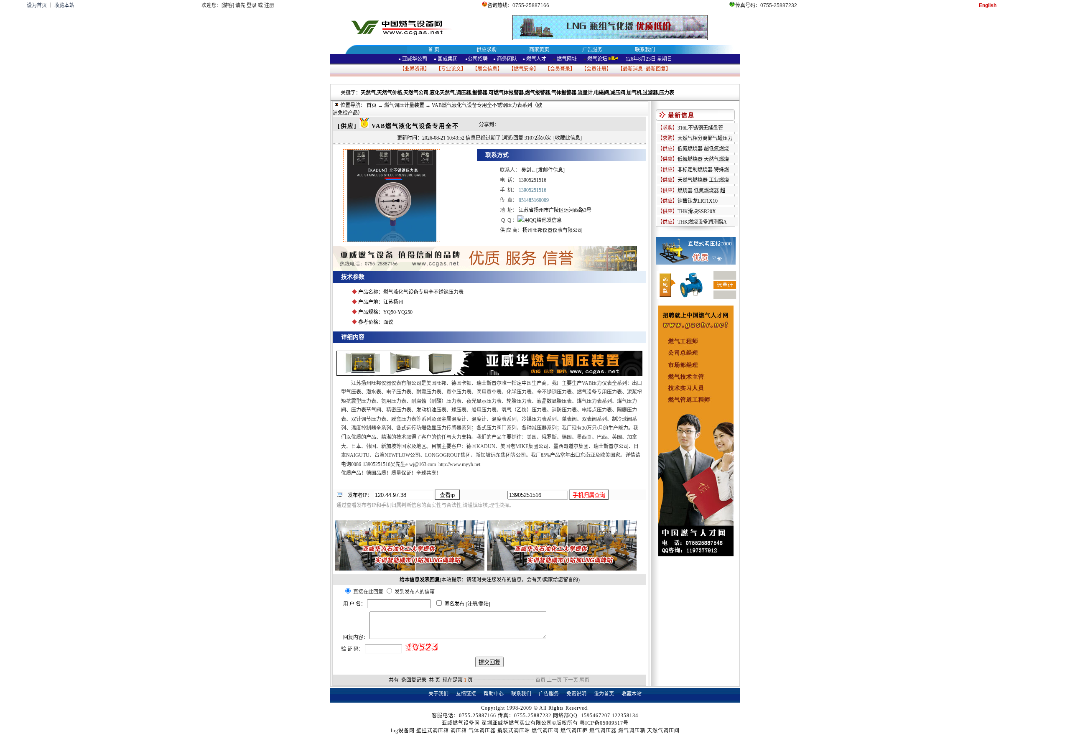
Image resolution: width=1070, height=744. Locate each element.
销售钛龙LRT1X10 (698, 201)
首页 (372, 105)
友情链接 (466, 694)
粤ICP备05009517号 (604, 723)
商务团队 (507, 59)
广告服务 (592, 50)
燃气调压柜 (574, 731)
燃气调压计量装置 (404, 105)
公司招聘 (478, 59)
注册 (269, 5)
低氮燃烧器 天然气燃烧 (703, 159)
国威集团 (447, 59)
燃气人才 (535, 59)
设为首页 (37, 5)
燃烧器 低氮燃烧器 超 (701, 191)
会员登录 (560, 69)
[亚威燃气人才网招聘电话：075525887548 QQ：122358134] (696, 555)
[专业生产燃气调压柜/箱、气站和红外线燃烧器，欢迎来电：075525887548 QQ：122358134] (485, 270)
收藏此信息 (567, 138)
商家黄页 (539, 50)
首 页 (433, 50)
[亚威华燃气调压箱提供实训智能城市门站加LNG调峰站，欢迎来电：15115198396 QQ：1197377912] (409, 569)
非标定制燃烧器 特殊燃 (703, 170)
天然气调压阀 (663, 731)
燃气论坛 (597, 59)
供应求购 (486, 50)
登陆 (484, 604)
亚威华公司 (412, 59)
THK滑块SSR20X (697, 211)
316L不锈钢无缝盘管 (700, 128)
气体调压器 (482, 731)
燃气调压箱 (631, 731)
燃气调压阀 (545, 731)
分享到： (489, 124)
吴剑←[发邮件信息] (543, 170)
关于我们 (438, 694)
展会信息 (487, 69)
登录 (252, 5)
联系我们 (645, 50)
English (987, 5)
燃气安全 (524, 69)
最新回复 (656, 69)
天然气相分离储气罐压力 (705, 138)
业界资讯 (415, 69)
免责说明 (576, 694)
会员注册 (596, 69)
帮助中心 (494, 694)
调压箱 (459, 731)
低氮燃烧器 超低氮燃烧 (703, 149)
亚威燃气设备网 (461, 723)
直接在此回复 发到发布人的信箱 (393, 592)
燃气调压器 (603, 731)
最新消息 (633, 69)
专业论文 (451, 69)
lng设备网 (403, 731)
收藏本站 (64, 5)
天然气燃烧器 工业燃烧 (703, 180)
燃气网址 (566, 59)
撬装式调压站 (513, 731)
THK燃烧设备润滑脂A (702, 222)
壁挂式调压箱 (432, 731)
